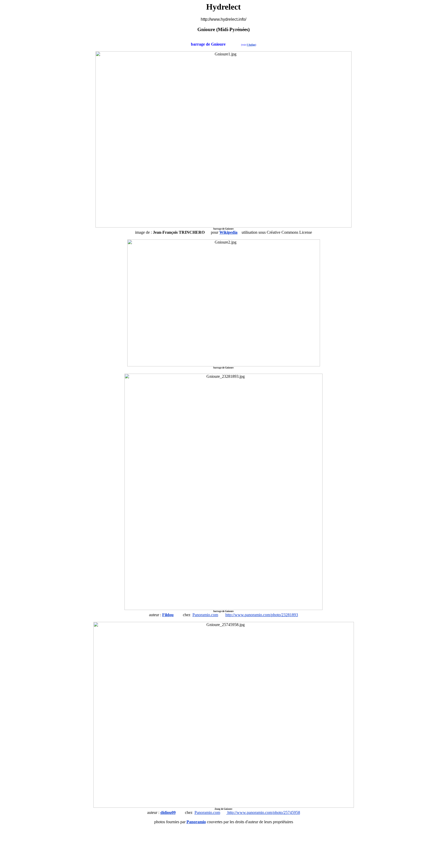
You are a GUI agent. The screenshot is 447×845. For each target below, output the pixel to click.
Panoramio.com (205, 615)
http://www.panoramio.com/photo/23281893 (261, 615)
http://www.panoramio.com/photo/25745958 (263, 812)
